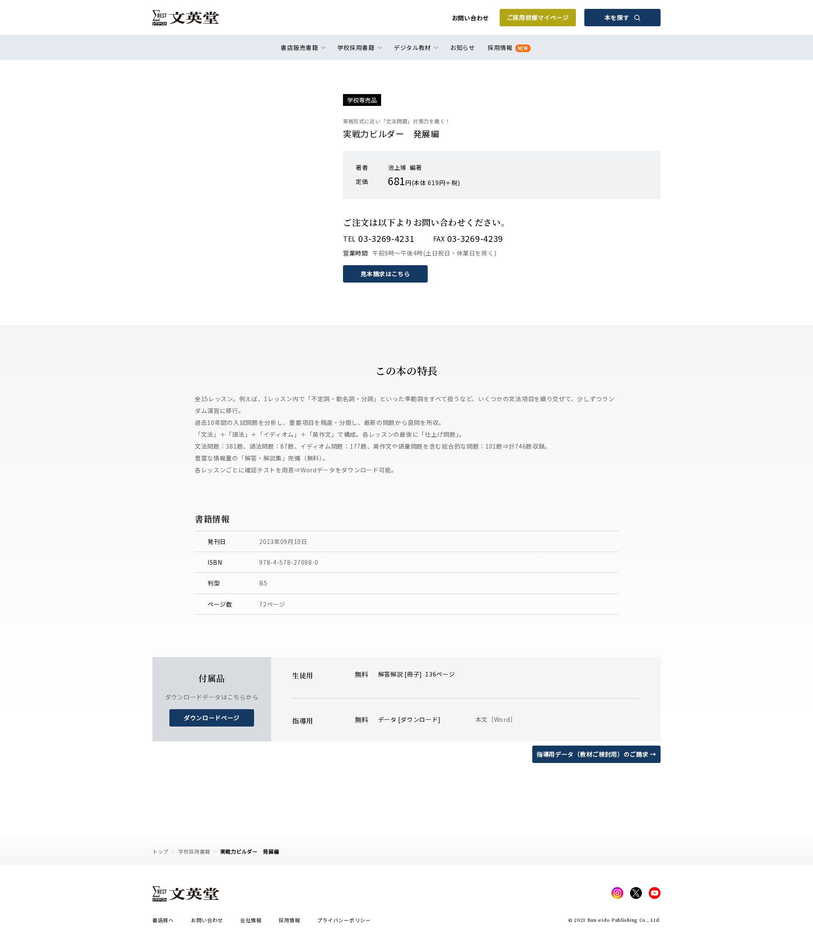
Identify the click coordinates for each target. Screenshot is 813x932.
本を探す (617, 17)
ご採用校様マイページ (538, 17)
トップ (160, 851)
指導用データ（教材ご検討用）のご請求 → (596, 754)
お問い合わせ (470, 18)
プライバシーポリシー (344, 920)
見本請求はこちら (385, 273)
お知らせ (462, 47)
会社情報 (251, 920)
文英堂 (185, 17)
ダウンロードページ (212, 717)
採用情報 (508, 47)
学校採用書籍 (194, 851)
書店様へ (163, 920)
